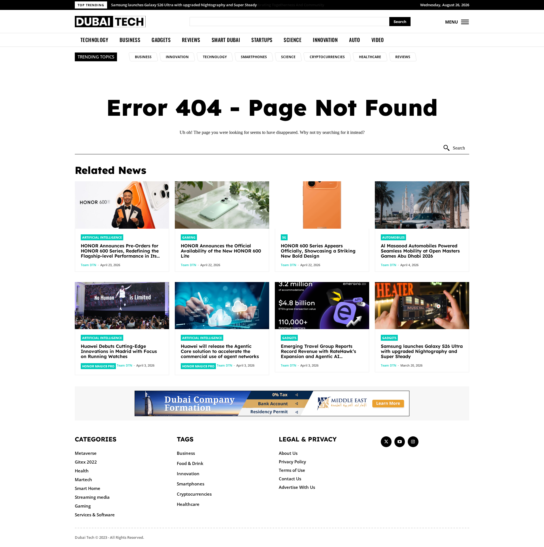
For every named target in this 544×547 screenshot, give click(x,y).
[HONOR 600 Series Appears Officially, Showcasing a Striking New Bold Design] (322, 205)
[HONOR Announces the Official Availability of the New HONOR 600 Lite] (222, 205)
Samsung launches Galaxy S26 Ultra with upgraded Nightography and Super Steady (422, 351)
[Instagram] (413, 441)
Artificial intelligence (102, 237)
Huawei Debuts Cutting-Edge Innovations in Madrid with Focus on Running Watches (119, 351)
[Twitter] (386, 441)
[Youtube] (399, 441)
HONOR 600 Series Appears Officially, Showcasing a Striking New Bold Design (318, 251)
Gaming (189, 237)
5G (284, 237)
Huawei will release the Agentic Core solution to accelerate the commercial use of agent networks (220, 351)
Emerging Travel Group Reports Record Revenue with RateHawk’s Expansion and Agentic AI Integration (318, 353)
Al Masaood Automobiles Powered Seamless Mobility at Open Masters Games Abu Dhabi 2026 (420, 251)
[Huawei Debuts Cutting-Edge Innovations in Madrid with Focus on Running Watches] (122, 305)
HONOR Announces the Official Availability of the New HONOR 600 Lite (221, 251)
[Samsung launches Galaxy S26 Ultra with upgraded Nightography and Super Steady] (422, 305)
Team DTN (88, 265)
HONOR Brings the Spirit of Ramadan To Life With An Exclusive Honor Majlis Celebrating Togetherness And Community (215, 4)
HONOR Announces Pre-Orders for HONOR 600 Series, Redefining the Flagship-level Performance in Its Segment (120, 253)
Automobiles (393, 237)
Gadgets (289, 338)
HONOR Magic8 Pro (98, 366)
